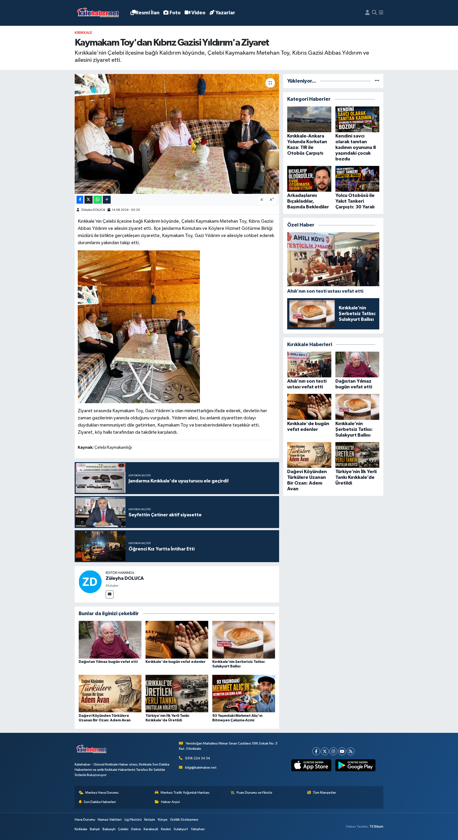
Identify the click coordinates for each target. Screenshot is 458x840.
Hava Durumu (85, 819)
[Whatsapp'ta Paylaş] (98, 200)
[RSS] (350, 751)
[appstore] (311, 765)
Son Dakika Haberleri (100, 802)
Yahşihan (198, 829)
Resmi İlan (147, 12)
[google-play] (355, 765)
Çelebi (123, 829)
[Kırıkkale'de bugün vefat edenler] (177, 640)
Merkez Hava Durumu (102, 792)
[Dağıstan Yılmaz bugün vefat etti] (110, 640)
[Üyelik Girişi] (367, 13)
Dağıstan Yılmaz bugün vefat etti (108, 662)
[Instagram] (333, 751)
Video (198, 12)
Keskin (166, 829)
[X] (325, 751)
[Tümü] (377, 81)
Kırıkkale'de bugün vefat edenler (176, 662)
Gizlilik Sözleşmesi (184, 819)
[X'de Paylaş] (88, 200)
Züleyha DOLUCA (93, 209)
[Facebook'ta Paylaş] (80, 200)
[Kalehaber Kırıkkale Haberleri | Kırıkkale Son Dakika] (100, 13)
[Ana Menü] (381, 13)
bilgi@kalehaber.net (201, 767)
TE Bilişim (376, 826)
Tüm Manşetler (324, 792)
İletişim (149, 819)
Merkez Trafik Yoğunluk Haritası (185, 792)
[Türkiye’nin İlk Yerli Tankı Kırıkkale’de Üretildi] (177, 694)
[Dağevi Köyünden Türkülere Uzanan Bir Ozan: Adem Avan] (110, 694)
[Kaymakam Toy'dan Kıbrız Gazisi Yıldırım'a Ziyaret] (177, 134)
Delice (136, 829)
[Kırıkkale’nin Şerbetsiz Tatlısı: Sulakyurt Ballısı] (243, 640)
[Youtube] (342, 751)
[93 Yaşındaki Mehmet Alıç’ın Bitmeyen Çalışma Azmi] (243, 694)
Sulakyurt (181, 829)
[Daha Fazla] (107, 200)
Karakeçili (151, 829)
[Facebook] (316, 751)
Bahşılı (95, 829)
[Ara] (374, 13)
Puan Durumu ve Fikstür (254, 792)
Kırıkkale (83, 33)
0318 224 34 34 (197, 758)
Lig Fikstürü (133, 819)
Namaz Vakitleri (110, 819)
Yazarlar (225, 12)
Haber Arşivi (170, 802)
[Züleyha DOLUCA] (90, 582)
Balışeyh (109, 829)
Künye (162, 819)
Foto (175, 12)
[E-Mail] (110, 594)
